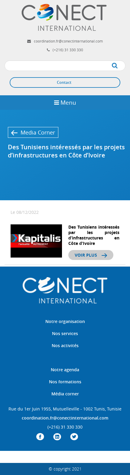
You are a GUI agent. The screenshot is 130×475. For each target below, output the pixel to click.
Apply (121, 66)
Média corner (65, 394)
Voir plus (86, 255)
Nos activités (65, 345)
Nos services (65, 333)
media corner (38, 132)
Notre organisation (65, 321)
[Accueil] (65, 17)
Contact (64, 82)
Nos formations (65, 382)
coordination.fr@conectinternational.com (68, 41)
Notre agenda (65, 369)
